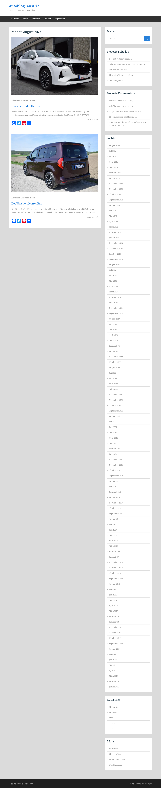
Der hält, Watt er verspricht (120, 59)
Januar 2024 (114, 303)
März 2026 (113, 167)
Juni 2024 (113, 275)
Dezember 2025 (116, 183)
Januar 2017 (114, 687)
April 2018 (113, 606)
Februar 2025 (115, 232)
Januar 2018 (114, 622)
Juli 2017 (112, 654)
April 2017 (113, 670)
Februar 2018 (114, 616)
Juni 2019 (113, 530)
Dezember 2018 (116, 562)
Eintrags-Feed (115, 754)
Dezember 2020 (116, 459)
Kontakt (47, 19)
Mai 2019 (113, 535)
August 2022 (114, 367)
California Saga (126, 106)
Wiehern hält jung (125, 101)
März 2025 (113, 227)
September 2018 (116, 578)
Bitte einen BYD (118, 125)
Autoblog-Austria (24, 6)
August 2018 (114, 584)
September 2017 (116, 643)
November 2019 (116, 503)
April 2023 (113, 335)
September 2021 (116, 411)
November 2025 (116, 189)
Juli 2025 (112, 211)
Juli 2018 (112, 589)
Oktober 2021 (115, 405)
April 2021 (113, 438)
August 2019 (114, 519)
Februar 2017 (114, 681)
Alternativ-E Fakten (132, 111)
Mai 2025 (113, 216)
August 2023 (114, 319)
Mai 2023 (113, 330)
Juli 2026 (112, 151)
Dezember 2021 (116, 394)
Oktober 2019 (115, 508)
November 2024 (116, 248)
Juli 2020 (112, 486)
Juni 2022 (113, 378)
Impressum (60, 19)
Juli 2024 (112, 270)
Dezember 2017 (115, 627)
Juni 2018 (113, 595)
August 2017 (114, 649)
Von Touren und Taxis (118, 70)
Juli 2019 (112, 524)
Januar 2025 (114, 238)
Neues (25, 19)
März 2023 (113, 340)
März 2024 (113, 292)
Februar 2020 (115, 492)
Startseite (15, 19)
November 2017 (116, 633)
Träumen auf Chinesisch (126, 117)
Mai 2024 (113, 281)
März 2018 (113, 611)
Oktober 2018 (115, 573)
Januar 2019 (114, 557)
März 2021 (113, 443)
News (32, 100)
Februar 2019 (114, 551)
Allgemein (16, 100)
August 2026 (114, 146)
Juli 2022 (112, 373)
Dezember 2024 (116, 243)
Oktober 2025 (115, 194)
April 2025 (113, 221)
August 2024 (114, 265)
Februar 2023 (114, 346)
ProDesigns (147, 783)
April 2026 (113, 162)
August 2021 (114, 416)
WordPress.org (115, 765)
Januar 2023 (114, 351)
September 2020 (116, 476)
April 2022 (113, 384)
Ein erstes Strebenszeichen (121, 75)
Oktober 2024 (115, 254)
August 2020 (114, 481)
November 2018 (116, 568)
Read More (91, 119)
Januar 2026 (114, 178)
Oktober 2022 (115, 362)
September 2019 (116, 514)
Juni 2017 (113, 660)
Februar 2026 (115, 173)
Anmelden (113, 749)
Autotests (36, 19)
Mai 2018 (113, 600)
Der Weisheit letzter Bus (26, 203)
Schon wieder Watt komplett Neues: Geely (127, 64)
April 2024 (113, 286)
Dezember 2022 (116, 357)
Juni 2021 (113, 427)
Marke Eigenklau (116, 80)
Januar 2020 (114, 497)
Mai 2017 (112, 665)
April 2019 (113, 541)
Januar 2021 (114, 454)
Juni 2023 (113, 324)
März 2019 (113, 546)
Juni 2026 (113, 156)
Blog (111, 718)
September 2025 (116, 200)
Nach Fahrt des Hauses (25, 106)
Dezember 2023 (116, 308)
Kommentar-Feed (117, 759)
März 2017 (113, 676)
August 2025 (114, 205)
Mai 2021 (113, 432)
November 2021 (116, 400)
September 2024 (116, 259)
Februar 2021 (114, 449)
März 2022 (113, 389)
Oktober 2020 (115, 470)
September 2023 (116, 313)
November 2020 (116, 465)
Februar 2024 (115, 297)
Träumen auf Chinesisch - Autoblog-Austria (128, 122)
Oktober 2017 (114, 638)
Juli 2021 (112, 422)
